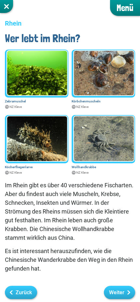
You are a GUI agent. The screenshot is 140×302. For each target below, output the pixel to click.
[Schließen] (6, 6)
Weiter (116, 292)
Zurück (24, 292)
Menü (125, 8)
